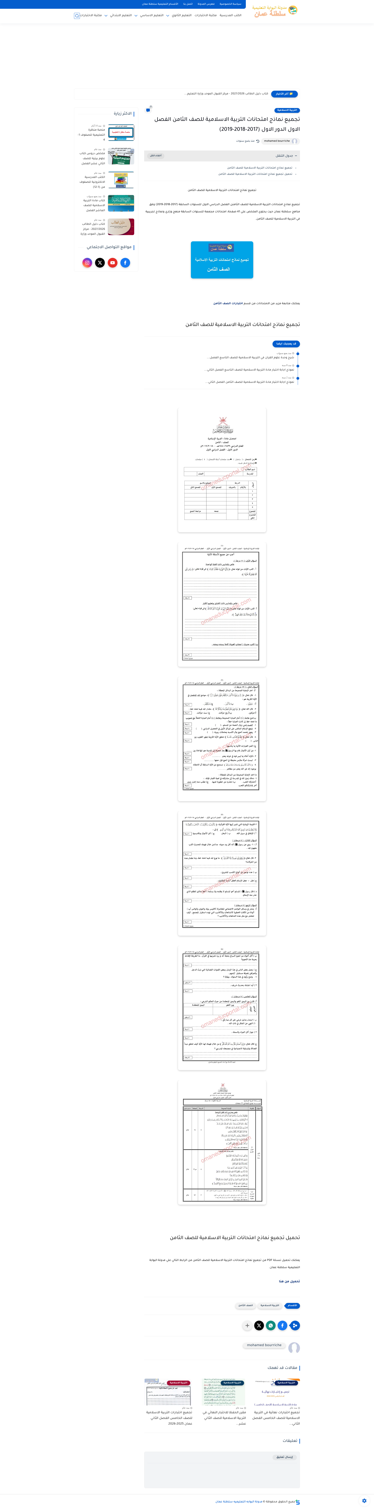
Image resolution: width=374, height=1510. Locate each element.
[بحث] (77, 16)
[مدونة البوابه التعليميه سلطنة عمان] (273, 11)
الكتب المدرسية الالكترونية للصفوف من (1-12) (92, 182)
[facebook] (125, 263)
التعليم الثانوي (182, 15)
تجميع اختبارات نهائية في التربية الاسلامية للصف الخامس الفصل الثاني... (276, 1418)
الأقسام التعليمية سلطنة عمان (160, 4)
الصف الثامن (245, 1305)
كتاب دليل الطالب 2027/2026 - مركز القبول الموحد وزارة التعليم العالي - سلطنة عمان (92, 230)
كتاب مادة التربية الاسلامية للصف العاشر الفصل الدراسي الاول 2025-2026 (92, 206)
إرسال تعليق (284, 1457)
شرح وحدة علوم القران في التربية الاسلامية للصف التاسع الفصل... (250, 357)
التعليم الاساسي (152, 15)
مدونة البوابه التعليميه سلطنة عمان (238, 1502)
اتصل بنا (188, 4)
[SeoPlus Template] (297, 1502)
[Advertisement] (187, 58)
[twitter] (100, 263)
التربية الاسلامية (287, 110)
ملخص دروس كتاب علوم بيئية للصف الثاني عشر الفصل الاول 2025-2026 (92, 159)
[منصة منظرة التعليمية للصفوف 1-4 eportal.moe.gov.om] (121, 132)
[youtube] (112, 263)
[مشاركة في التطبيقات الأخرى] (247, 1325)
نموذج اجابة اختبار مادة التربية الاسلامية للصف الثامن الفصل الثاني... (249, 382)
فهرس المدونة (206, 4)
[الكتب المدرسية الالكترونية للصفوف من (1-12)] (121, 180)
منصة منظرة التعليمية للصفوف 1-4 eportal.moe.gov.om (91, 136)
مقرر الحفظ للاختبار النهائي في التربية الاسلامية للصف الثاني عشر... (224, 1418)
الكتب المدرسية (231, 15)
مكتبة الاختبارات (206, 15)
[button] (282, 1325)
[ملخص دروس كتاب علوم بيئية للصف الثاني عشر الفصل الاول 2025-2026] (121, 156)
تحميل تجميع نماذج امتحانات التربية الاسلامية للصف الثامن (255, 174)
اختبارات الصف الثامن (228, 303)
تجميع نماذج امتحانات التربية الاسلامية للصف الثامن (259, 168)
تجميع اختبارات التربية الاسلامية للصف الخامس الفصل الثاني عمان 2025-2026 (169, 1418)
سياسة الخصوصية (230, 4)
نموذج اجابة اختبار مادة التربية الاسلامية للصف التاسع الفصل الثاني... (249, 370)
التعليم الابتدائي (121, 15)
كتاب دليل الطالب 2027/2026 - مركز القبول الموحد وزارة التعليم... (226, 94)
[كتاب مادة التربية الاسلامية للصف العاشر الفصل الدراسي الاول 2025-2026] (121, 203)
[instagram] (87, 263)
